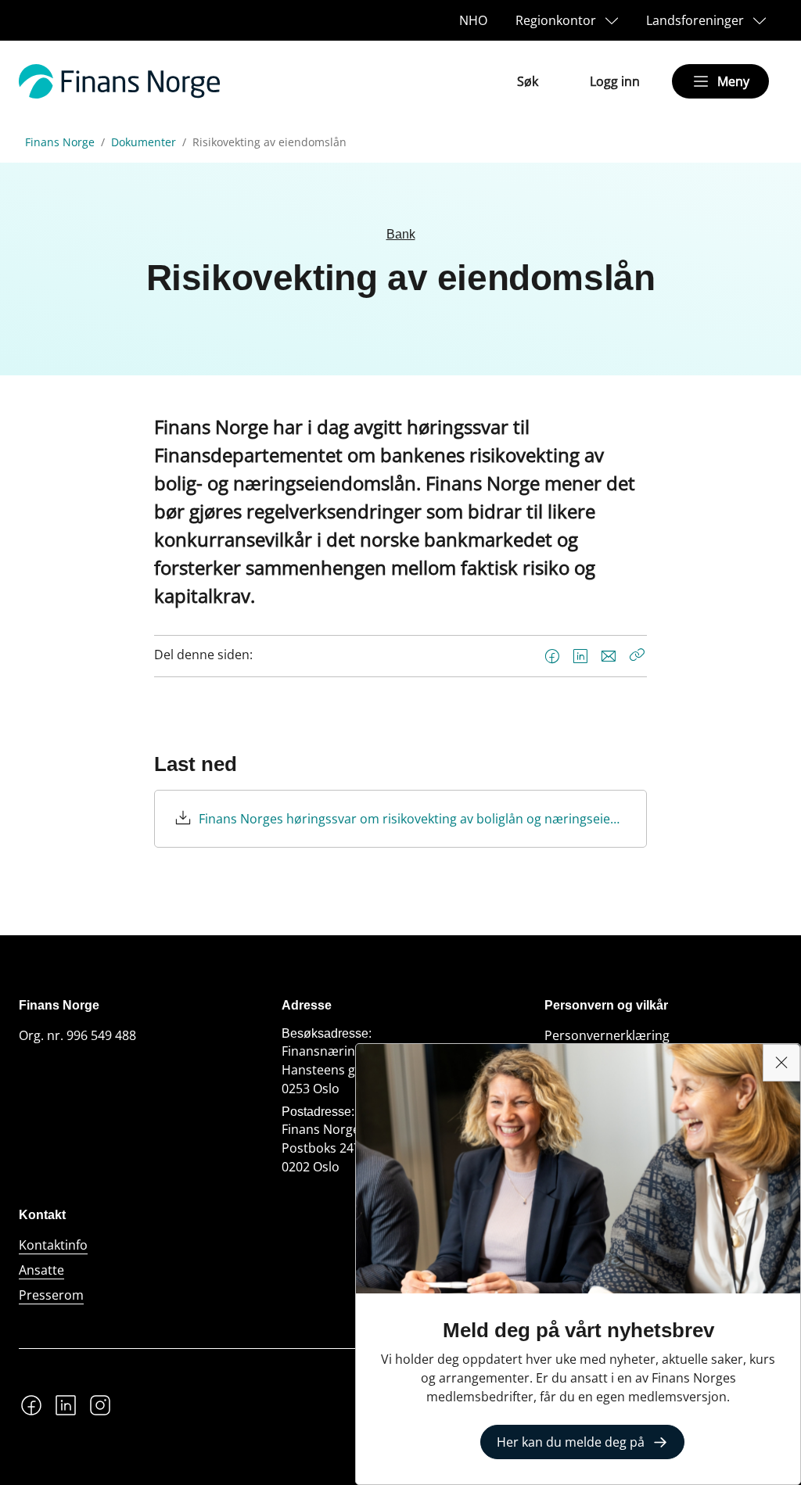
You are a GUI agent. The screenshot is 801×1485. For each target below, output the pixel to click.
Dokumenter (143, 142)
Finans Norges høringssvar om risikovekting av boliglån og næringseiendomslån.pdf (413, 818)
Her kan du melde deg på (571, 1442)
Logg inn (615, 81)
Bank (400, 234)
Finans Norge (60, 142)
